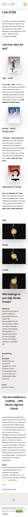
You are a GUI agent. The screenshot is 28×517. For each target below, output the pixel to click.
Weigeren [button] (5, 514)
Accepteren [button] (19, 511)
